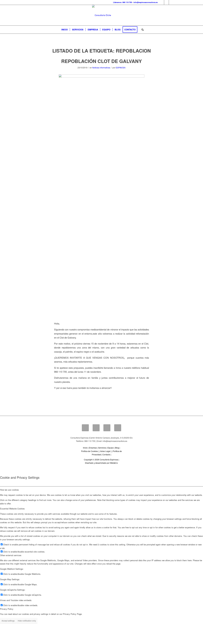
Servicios (102, 447)
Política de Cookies (89, 451)
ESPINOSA (120, 67)
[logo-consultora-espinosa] (101, 15)
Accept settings (8, 620)
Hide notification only (27, 620)
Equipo (111, 447)
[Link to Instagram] (171, 2)
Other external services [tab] (10, 555)
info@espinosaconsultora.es (146, 2)
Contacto (106, 454)
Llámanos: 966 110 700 (122, 2)
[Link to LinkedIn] (166, 2)
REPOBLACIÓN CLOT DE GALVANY (101, 61)
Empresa (93, 447)
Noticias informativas (101, 67)
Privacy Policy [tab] (6, 608)
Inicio (85, 447)
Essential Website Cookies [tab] (12, 508)
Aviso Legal (105, 451)
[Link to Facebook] (161, 2)
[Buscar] (141, 30)
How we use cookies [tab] (9, 489)
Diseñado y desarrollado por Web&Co (101, 462)
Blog (117, 447)
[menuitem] (64, 30)
